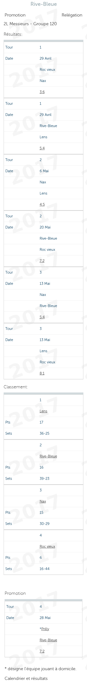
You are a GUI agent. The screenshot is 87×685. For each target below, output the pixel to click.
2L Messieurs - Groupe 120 (30, 23)
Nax (43, 501)
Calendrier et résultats (26, 678)
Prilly (45, 629)
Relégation (72, 15)
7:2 (42, 261)
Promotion (15, 15)
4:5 (42, 204)
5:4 (42, 148)
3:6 (42, 92)
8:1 (42, 373)
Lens (43, 411)
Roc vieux (47, 546)
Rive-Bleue (48, 456)
